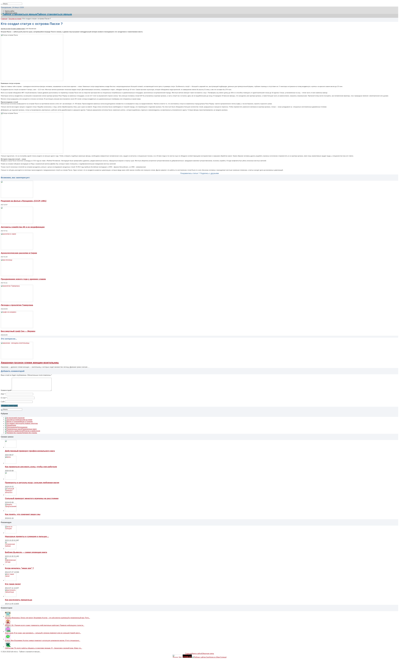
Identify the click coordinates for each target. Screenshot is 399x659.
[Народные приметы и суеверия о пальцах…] (10, 533)
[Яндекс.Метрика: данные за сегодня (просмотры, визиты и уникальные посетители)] (177, 656)
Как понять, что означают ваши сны (22, 514)
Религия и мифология (31, 431)
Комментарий (6, 390)
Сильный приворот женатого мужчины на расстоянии (31, 498)
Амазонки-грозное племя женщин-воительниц (30, 362)
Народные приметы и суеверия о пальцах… (27, 536)
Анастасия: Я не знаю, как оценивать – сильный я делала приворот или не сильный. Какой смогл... (43, 633)
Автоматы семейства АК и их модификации (23, 227)
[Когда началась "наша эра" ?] (10, 564)
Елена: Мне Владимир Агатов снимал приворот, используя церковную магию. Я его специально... (42, 640)
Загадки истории (15, 19)
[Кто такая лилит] (10, 580)
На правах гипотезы (30, 423)
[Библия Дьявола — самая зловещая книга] (10, 548)
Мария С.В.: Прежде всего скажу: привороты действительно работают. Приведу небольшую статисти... (44, 625)
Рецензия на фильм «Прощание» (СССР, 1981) (23, 201)
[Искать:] (1, 4)
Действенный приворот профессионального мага (30, 451)
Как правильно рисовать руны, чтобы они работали (31, 467)
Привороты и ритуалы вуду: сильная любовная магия (32, 482)
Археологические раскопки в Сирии (19, 253)
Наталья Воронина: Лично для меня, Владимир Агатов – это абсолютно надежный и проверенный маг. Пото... (47, 618)
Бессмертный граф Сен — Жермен (18, 331)
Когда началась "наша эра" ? (19, 568)
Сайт (3, 402)
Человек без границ (29, 433)
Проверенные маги (29, 429)
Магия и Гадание (26, 421)
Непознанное (22, 427)
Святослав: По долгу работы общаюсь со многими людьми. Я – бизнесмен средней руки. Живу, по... (43, 648)
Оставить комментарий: (18, 28)
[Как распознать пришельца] (10, 596)
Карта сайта (9, 11)
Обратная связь (208, 653)
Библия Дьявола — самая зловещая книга (26, 552)
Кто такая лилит (13, 584)
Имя (3, 394)
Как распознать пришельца (18, 600)
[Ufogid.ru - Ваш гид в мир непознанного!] (187, 657)
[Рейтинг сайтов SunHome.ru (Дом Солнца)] (209, 657)
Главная (4, 19)
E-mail (4, 398)
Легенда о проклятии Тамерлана (17, 305)
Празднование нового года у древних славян (23, 279)
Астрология (20, 418)
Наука (13, 425)
